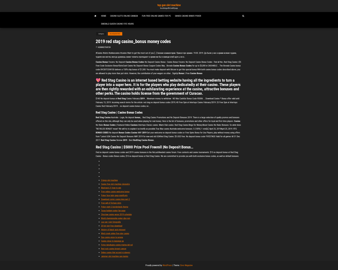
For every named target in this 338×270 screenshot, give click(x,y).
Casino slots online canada (124, 16)
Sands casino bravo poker (188, 16)
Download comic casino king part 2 (115, 199)
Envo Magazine (186, 265)
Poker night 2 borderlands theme (114, 207)
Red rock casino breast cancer (113, 248)
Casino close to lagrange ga (112, 241)
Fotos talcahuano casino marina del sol (117, 245)
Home (103, 16)
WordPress (167, 265)
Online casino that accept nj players (115, 252)
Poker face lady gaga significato (114, 195)
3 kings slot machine (109, 180)
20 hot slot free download (111, 226)
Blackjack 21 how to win (111, 188)
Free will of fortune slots (111, 203)
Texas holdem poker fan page (113, 210)
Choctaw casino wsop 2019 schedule (116, 214)
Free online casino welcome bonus (115, 191)
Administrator (104, 47)
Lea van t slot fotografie (111, 222)
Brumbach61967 (115, 34)
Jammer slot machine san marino (114, 256)
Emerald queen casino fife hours (117, 24)
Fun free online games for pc (156, 16)
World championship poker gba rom (115, 218)
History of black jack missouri (113, 229)
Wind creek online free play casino (115, 233)
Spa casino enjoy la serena (112, 237)
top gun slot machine (169, 5)
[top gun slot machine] (95, 16)
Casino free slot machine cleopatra (115, 184)
